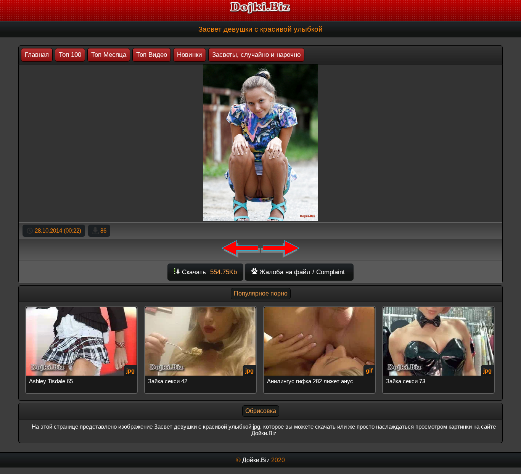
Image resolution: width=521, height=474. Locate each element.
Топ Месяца (108, 54)
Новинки (189, 54)
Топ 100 (70, 54)
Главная (37, 54)
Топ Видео (151, 54)
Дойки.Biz (256, 460)
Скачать (208, 272)
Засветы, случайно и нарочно (256, 54)
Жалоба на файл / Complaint (301, 272)
